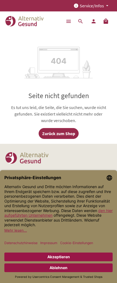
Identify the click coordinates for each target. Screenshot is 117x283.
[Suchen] (80, 21)
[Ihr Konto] (93, 21)
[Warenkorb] (106, 21)
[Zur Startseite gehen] (24, 21)
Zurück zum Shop (58, 133)
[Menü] (68, 21)
